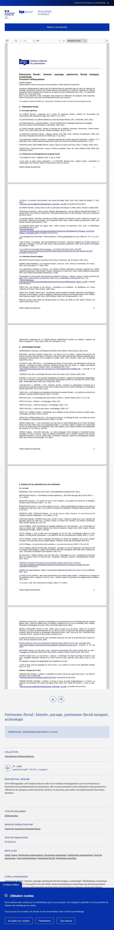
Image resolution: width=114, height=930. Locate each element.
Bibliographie (11, 815)
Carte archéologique (26, 858)
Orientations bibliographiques (19, 756)
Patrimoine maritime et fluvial (40, 732)
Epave (14, 855)
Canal (7, 855)
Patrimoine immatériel (55, 855)
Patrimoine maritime (66, 858)
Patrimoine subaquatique (30, 855)
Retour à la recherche (57, 27)
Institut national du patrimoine (90, 3)
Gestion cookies (11, 884)
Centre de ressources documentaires (23, 828)
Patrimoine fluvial (46, 858)
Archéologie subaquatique (80, 855)
